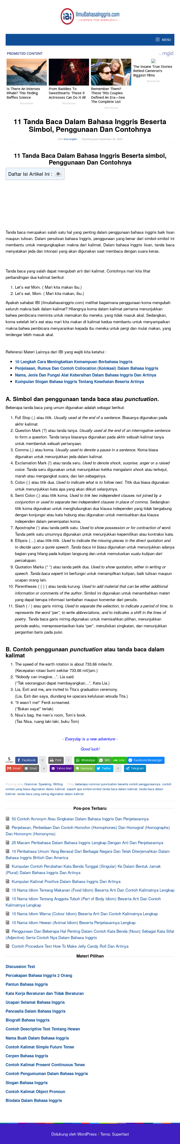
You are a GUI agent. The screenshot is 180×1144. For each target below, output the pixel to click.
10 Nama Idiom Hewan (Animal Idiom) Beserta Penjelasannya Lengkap (73, 922)
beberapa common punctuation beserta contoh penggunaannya (117, 784)
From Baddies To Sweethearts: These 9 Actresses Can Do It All (67, 93)
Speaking (45, 784)
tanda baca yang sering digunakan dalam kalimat (50, 794)
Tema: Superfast (114, 1134)
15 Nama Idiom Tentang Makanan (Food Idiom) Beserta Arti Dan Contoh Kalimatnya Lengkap (93, 890)
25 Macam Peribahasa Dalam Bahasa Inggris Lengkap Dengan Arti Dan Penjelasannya (87, 842)
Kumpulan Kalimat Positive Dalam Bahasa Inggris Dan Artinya (66, 881)
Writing (58, 784)
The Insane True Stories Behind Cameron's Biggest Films (152, 70)
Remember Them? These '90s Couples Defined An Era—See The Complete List (108, 95)
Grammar (30, 784)
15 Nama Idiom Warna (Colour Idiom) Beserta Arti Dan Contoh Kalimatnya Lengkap (85, 913)
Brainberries (26, 103)
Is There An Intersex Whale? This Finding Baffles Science (23, 93)
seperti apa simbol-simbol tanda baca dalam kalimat (102, 789)
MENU (166, 39)
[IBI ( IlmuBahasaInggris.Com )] (90, 15)
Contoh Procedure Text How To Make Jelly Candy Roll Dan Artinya (70, 946)
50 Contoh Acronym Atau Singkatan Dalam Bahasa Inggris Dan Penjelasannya (80, 818)
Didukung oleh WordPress (74, 1134)
